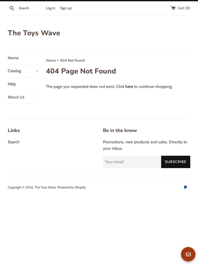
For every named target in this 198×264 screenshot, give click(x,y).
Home (13, 57)
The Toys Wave (34, 33)
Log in (50, 8)
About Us (16, 97)
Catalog (23, 70)
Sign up (66, 8)
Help (12, 83)
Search (14, 141)
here (129, 86)
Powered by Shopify (71, 187)
